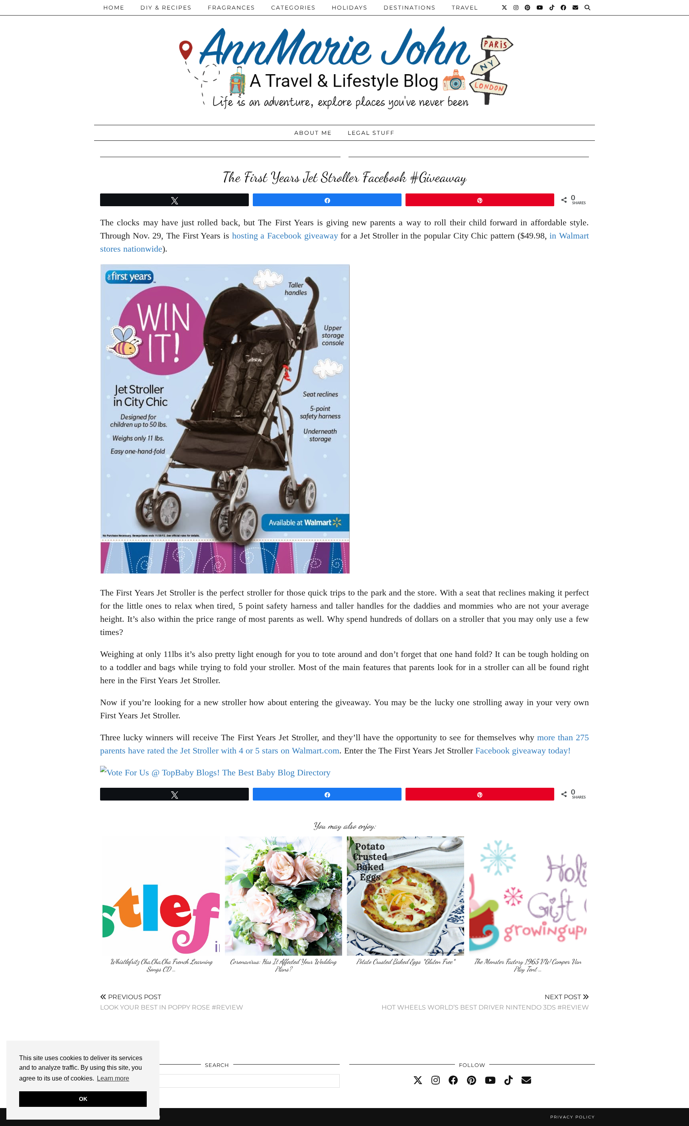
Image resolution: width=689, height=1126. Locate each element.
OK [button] (83, 1099)
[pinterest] (471, 1080)
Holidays (350, 7)
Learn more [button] (113, 1078)
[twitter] (418, 1080)
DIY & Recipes (166, 7)
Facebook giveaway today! (523, 750)
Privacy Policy (572, 1117)
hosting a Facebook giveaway (285, 236)
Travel (465, 7)
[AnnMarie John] (344, 60)
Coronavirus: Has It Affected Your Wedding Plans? (283, 965)
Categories (293, 7)
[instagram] (435, 1080)
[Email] (576, 7)
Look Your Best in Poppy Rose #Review (171, 1002)
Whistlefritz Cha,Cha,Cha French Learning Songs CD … (161, 965)
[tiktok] (508, 1080)
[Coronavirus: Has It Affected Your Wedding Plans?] (283, 895)
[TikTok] (552, 7)
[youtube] (490, 1080)
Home (113, 7)
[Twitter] (505, 7)
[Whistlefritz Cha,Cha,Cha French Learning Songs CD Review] (161, 895)
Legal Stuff (371, 132)
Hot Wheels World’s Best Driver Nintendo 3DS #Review (485, 1002)
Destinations (410, 7)
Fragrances (231, 7)
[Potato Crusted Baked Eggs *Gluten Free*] (405, 895)
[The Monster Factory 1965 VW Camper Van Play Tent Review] (528, 895)
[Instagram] (516, 7)
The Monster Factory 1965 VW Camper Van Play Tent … (527, 965)
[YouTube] (540, 7)
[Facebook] (564, 7)
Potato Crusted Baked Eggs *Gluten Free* (405, 961)
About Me (313, 132)
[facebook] (453, 1080)
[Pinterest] (528, 7)
